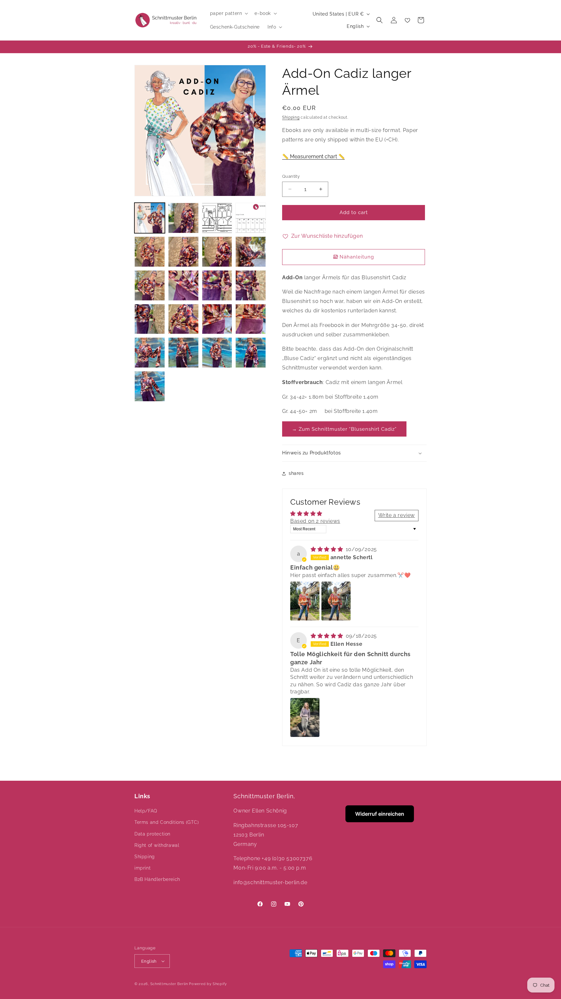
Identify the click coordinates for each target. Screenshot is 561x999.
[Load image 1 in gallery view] (149, 218)
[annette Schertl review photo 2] (336, 601)
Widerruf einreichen (379, 814)
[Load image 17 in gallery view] (149, 352)
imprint (142, 868)
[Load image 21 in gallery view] (149, 386)
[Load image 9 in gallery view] (149, 285)
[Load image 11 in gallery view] (217, 285)
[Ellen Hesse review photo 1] (304, 717)
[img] (327, 549)
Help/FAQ (145, 810)
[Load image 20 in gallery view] (250, 352)
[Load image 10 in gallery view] (183, 285)
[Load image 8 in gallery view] (250, 251)
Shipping (291, 117)
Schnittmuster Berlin (169, 984)
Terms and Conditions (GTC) (166, 822)
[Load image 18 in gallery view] (183, 352)
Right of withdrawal (156, 845)
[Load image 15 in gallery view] (217, 319)
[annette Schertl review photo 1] (304, 601)
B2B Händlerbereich (157, 879)
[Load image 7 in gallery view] (217, 251)
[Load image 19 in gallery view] (217, 352)
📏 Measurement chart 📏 (313, 156)
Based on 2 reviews (315, 521)
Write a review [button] (396, 515)
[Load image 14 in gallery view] (183, 319)
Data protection (152, 834)
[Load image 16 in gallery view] (250, 319)
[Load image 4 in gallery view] (250, 218)
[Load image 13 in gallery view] (149, 319)
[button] (228, 13)
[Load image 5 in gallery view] (149, 251)
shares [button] (296, 473)
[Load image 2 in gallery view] (183, 218)
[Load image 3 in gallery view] (217, 218)
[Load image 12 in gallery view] (250, 285)
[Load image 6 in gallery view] (183, 251)
